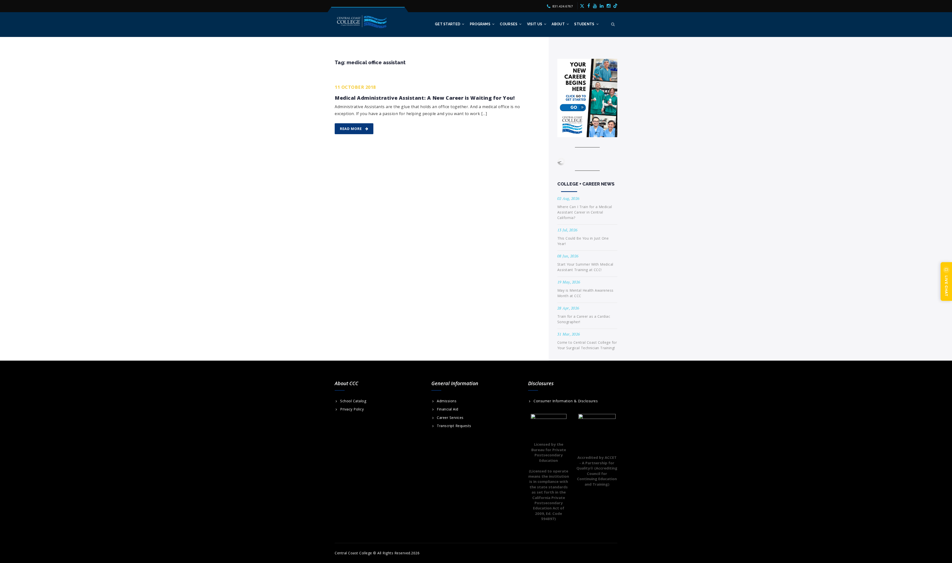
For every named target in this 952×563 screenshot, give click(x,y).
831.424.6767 (562, 6)
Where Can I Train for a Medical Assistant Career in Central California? (584, 212)
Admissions (446, 401)
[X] (582, 6)
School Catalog (353, 401)
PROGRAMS (480, 24)
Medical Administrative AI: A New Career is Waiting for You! (425, 98)
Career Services (450, 417)
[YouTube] (595, 6)
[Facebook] (588, 6)
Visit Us (534, 24)
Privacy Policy (352, 409)
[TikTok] (615, 6)
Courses (508, 24)
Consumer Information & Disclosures (566, 401)
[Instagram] (609, 6)
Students (584, 24)
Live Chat (946, 286)
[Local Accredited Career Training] (362, 21)
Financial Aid (447, 409)
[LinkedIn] (602, 6)
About (558, 24)
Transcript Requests (454, 426)
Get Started (447, 24)
